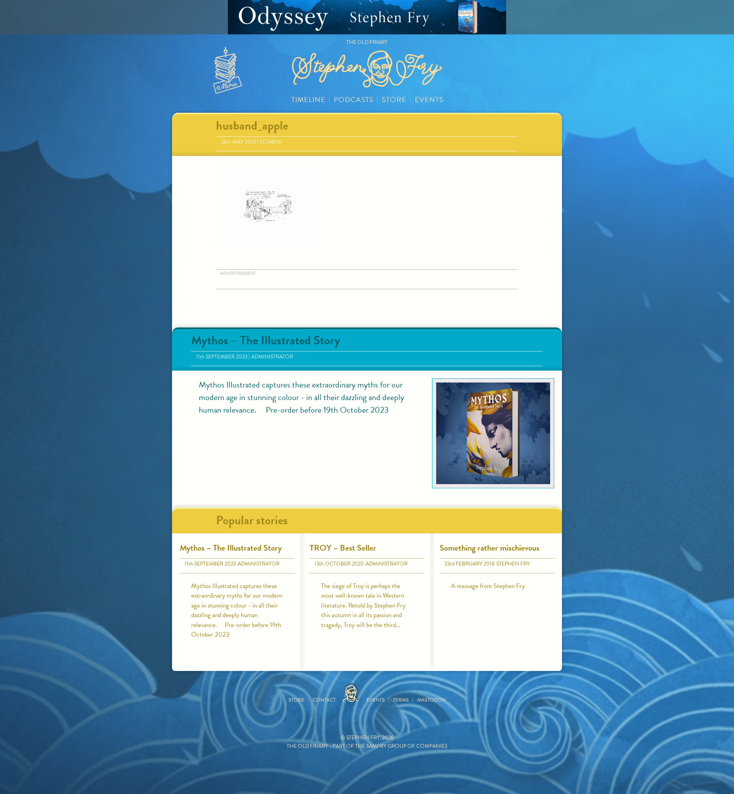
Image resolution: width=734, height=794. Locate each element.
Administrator (272, 357)
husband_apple (252, 125)
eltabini (271, 142)
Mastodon (431, 700)
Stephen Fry (513, 564)
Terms (401, 700)
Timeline (308, 99)
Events (429, 99)
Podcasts (353, 99)
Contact (324, 700)
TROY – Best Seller (343, 547)
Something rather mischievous (489, 547)
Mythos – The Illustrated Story (265, 340)
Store (394, 99)
